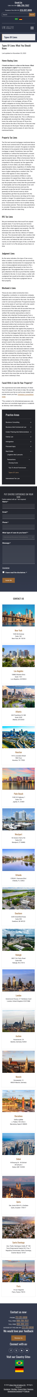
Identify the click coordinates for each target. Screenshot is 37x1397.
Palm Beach (18, 793)
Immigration (10, 442)
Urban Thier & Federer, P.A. (17, 1385)
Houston (18, 752)
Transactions (11, 459)
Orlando (18, 875)
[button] (32, 27)
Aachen (18, 1036)
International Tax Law (13, 478)
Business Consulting (12, 422)
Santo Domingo (18, 1242)
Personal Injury (11, 446)
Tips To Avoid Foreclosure (17, 468)
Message (6, 543)
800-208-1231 (23, 1324)
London (18, 995)
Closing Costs (13, 463)
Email (5, 512)
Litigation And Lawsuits (15, 455)
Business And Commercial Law (16, 427)
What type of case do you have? (15, 533)
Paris (18, 1286)
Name (5, 502)
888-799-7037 (23, 5)
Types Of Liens (14, 472)
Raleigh (18, 954)
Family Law (9, 437)
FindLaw (26, 1391)
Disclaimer (5, 568)
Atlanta (18, 711)
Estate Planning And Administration (17, 432)
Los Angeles (18, 671)
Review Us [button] (18, 1338)
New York (18, 630)
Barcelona (18, 1116)
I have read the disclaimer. (16, 572)
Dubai (18, 1159)
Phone (5, 522)
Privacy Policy (22, 1389)
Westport (18, 834)
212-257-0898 (26, 10)
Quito (18, 1201)
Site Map (14, 1389)
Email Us (18, 2)
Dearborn (18, 913)
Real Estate (9, 451)
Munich (18, 1076)
